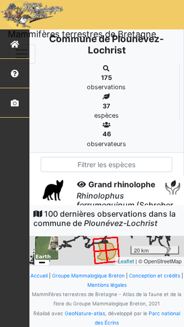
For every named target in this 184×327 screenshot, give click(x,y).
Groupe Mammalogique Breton (88, 275)
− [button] (42, 262)
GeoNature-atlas (85, 313)
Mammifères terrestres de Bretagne (82, 34)
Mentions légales (107, 285)
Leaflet (126, 261)
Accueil (39, 275)
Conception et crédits (154, 275)
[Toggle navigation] (21, 54)
